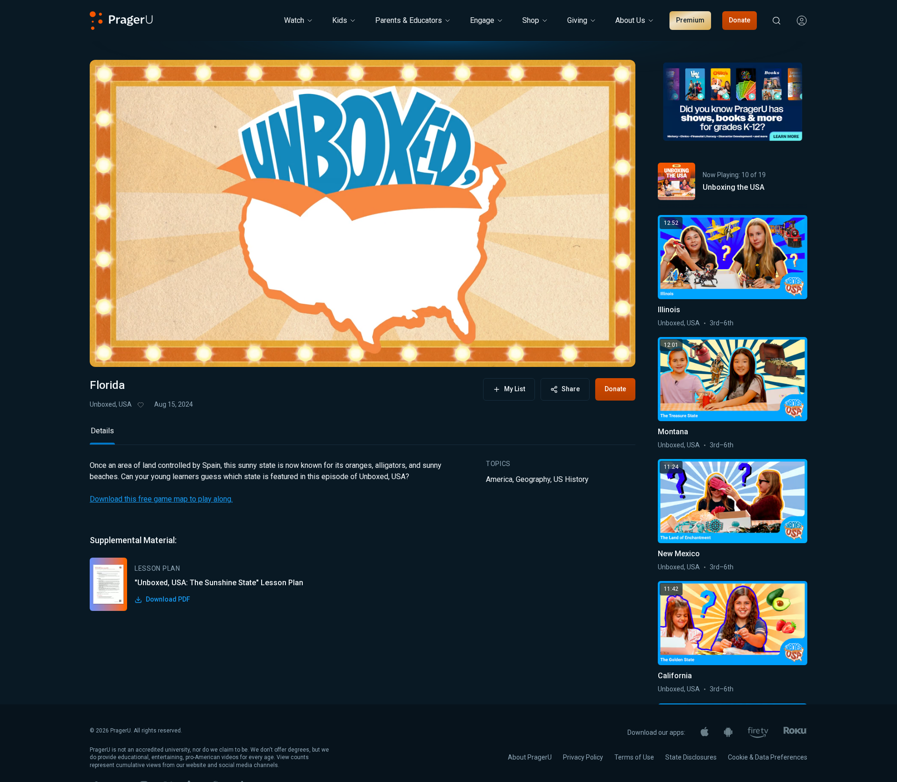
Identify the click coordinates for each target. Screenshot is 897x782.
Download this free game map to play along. (161, 499)
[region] (362, 213)
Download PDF (168, 599)
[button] (108, 351)
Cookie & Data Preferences (767, 757)
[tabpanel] (362, 535)
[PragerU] (121, 20)
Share (571, 389)
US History (571, 479)
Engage (482, 20)
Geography (533, 479)
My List (514, 389)
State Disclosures (691, 757)
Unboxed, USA (111, 404)
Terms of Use (634, 757)
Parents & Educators (408, 20)
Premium (690, 20)
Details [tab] (102, 430)
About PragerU (530, 757)
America (499, 479)
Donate (739, 20)
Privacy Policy (583, 757)
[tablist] (362, 435)
